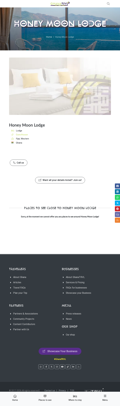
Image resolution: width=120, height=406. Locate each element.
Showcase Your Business (62, 351)
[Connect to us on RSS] (78, 366)
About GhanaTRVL (75, 277)
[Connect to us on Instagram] (57, 366)
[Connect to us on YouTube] (62, 366)
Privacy (62, 390)
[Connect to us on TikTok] (67, 366)
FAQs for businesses (76, 287)
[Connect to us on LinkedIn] (73, 366)
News (69, 319)
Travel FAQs (19, 287)
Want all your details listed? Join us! (62, 180)
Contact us (49, 390)
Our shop (70, 334)
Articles (17, 282)
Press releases (73, 313)
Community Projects (23, 319)
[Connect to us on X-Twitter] (51, 366)
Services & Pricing (75, 282)
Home (49, 37)
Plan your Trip (20, 293)
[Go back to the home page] (60, 3)
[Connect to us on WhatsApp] (40, 366)
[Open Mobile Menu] (105, 396)
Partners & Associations (25, 313)
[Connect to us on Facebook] (46, 366)
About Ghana (19, 277)
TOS (72, 390)
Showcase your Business (78, 293)
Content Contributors (24, 324)
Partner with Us (21, 329)
